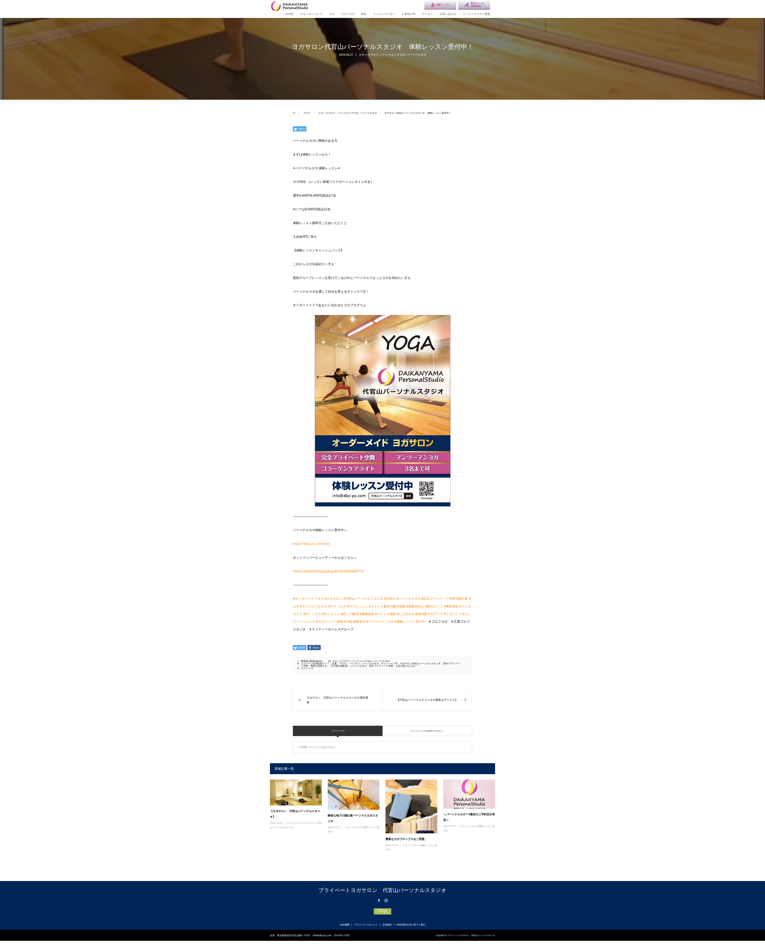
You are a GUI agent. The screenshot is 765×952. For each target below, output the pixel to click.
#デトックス (312, 614)
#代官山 (390, 598)
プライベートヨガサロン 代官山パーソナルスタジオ (382, 890)
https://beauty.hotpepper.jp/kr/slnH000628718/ (328, 571)
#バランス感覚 (385, 614)
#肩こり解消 (350, 614)
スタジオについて (311, 14)
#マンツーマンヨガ (380, 621)
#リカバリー (453, 614)
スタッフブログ (368, 54)
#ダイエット (331, 614)
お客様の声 (409, 14)
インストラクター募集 (476, 14)
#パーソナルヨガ (408, 598)
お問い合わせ (447, 14)
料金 (364, 14)
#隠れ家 (462, 598)
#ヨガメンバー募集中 (331, 621)
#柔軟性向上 (415, 606)
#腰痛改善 (366, 614)
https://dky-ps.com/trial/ (311, 543)
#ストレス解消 (379, 606)
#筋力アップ (434, 606)
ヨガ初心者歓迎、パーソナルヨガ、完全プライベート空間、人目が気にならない (374, 665)
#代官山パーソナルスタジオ (363, 598)
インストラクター (384, 14)
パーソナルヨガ (416, 54)
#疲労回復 (398, 606)
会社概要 (344, 924)
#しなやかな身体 (409, 614)
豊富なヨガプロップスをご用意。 (406, 839)
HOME (289, 14)
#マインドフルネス (314, 606)
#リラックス (337, 606)
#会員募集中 (356, 621)
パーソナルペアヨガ (392, 54)
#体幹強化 (451, 606)
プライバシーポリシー (366, 924)
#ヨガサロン (333, 598)
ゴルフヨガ (348, 14)
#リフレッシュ (357, 606)
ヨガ (331, 14)
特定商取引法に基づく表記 (411, 924)
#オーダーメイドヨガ (308, 598)
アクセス (427, 14)
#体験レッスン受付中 (409, 621)
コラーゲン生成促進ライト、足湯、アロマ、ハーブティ (331, 663)
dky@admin (315, 661)
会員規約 (387, 924)
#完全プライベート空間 (438, 598)
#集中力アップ (432, 614)
